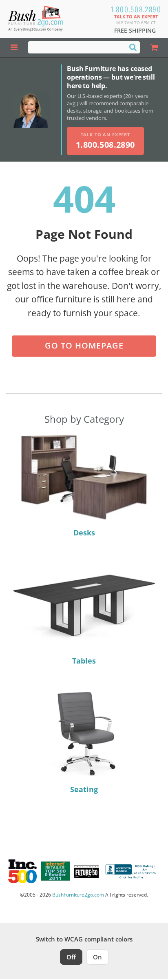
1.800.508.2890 (136, 9)
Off (71, 957)
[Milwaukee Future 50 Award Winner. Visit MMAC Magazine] (86, 871)
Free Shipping (135, 30)
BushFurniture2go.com (78, 894)
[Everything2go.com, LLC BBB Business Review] (131, 871)
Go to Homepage (84, 345)
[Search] (133, 47)
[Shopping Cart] (154, 47)
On (97, 957)
